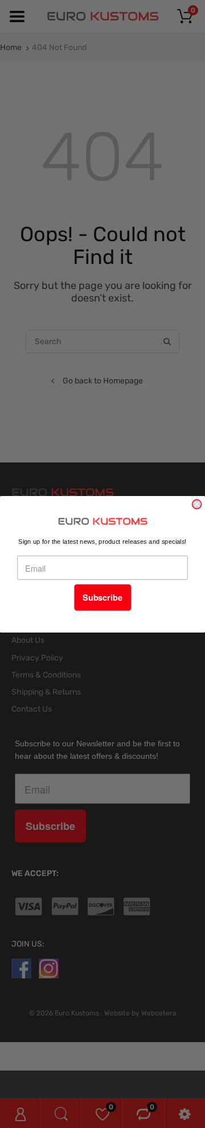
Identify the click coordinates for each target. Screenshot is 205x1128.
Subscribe (102, 598)
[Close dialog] (197, 504)
